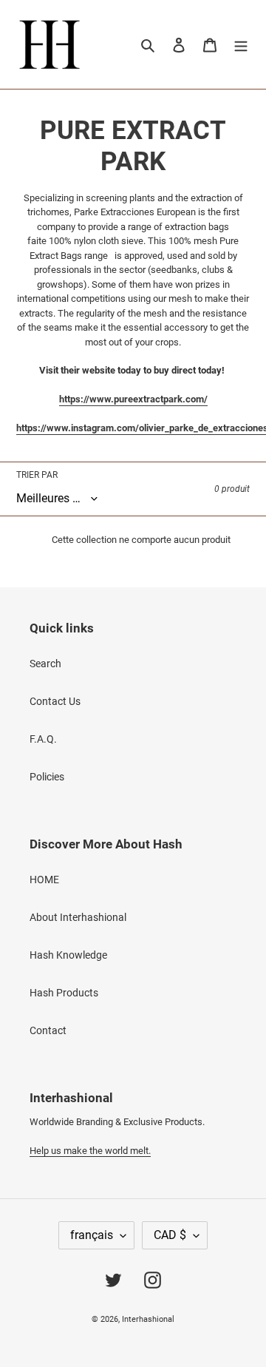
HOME (44, 879)
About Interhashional (78, 917)
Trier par (37, 475)
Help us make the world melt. (90, 1150)
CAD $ (170, 1235)
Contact (48, 1030)
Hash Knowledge (68, 955)
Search (45, 663)
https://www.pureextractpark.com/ (133, 399)
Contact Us (55, 701)
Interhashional (148, 1319)
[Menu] (240, 44)
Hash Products (64, 993)
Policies (47, 777)
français (91, 1235)
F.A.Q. (43, 739)
